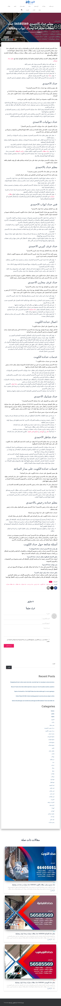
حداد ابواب (14, 384)
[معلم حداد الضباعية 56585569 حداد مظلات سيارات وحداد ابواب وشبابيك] (30, 912)
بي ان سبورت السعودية (49, 728)
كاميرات (27, 10)
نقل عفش (52, 819)
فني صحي (52, 793)
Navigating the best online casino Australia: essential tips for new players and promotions (32, 682)
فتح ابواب (52, 779)
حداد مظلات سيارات (10, 584)
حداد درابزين (36, 584)
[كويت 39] (30, 2)
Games (52, 711)
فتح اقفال (52, 782)
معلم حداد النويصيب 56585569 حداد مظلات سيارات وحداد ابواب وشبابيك (35, 982)
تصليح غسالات (51, 745)
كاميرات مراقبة (51, 802)
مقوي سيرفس (51, 813)
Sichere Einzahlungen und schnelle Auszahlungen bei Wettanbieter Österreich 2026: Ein (33, 700)
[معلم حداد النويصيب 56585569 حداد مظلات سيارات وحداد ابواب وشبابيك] (30, 961)
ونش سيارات (51, 822)
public (52, 713)
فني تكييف (30, 431)
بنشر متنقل (51, 725)
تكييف (15, 6)
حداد (50, 75)
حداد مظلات (45, 151)
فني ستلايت (51, 6)
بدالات (53, 722)
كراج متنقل (36, 6)
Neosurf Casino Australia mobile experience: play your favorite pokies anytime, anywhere (32, 686)
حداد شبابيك (32, 309)
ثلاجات (34, 10)
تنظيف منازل (22, 6)
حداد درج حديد (30, 584)
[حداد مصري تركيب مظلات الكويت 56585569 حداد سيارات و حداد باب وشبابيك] (30, 863)
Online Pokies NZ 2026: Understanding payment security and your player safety (35, 696)
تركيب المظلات (19, 151)
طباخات (52, 773)
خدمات (52, 765)
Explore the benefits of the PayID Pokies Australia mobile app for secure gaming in (34, 691)
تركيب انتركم (51, 733)
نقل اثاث (43, 6)
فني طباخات (51, 796)
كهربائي (41, 431)
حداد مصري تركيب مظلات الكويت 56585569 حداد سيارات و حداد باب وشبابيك (33, 884)
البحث (53, 663)
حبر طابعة (52, 759)
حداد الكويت (42, 584)
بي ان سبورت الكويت (49, 731)
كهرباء (53, 808)
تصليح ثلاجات (51, 742)
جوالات (9, 6)
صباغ (40, 10)
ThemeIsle (6, 1002)
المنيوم (52, 719)
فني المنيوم (51, 785)
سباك (29, 6)
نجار (47, 431)
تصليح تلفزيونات (50, 736)
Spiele (52, 716)
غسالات (52, 776)
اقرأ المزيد (52, 890)
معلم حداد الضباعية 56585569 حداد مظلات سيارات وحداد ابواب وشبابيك (35, 933)
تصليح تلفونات (51, 739)
